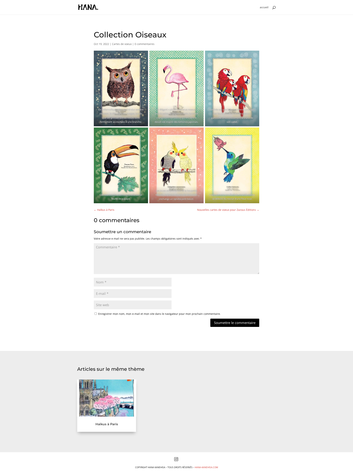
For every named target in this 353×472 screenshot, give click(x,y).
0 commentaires (144, 44)
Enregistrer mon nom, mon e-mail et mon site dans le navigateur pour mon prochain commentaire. (159, 314)
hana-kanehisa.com (206, 467)
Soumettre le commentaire (235, 322)
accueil (264, 7)
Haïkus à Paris (106, 424)
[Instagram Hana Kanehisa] (176, 460)
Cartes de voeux (122, 44)
